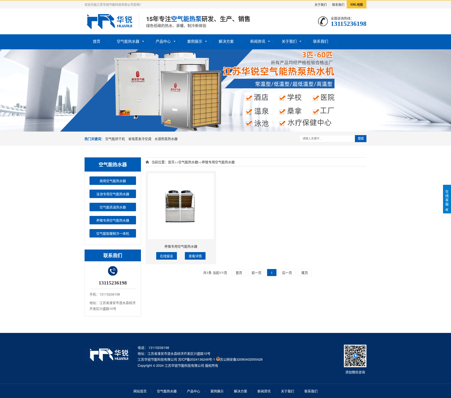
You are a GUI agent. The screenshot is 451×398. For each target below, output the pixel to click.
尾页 (304, 272)
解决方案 (226, 41)
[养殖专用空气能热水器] (181, 206)
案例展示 (194, 41)
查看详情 (195, 256)
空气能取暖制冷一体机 (112, 233)
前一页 (256, 272)
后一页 (287, 272)
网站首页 (140, 391)
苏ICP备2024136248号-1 (196, 359)
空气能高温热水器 (113, 207)
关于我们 (321, 4)
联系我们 (338, 4)
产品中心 (163, 41)
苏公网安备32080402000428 (241, 359)
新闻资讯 (257, 41)
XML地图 (356, 4)
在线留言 (166, 256)
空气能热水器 (128, 41)
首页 (96, 41)
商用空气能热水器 (113, 180)
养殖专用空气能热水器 (112, 220)
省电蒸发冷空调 (139, 138)
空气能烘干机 (115, 138)
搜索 (361, 138)
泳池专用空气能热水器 (112, 193)
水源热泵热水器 (166, 138)
